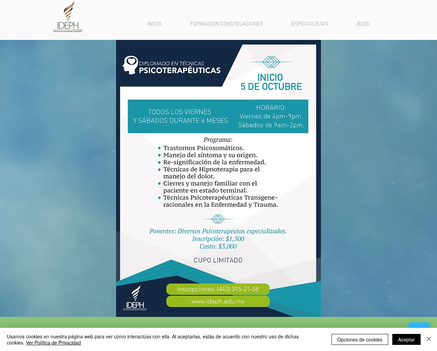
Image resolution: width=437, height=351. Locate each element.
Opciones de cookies (359, 339)
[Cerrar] (429, 339)
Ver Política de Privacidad (53, 342)
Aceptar (406, 339)
